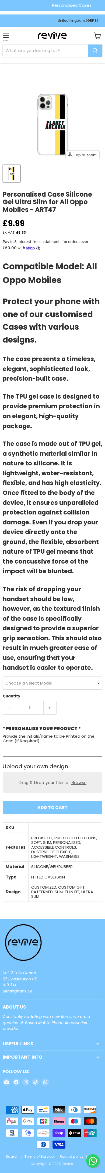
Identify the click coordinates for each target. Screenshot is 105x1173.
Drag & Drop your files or (52, 782)
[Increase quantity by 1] (50, 707)
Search (12, 1156)
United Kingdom (78, 20)
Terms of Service (39, 1156)
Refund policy (71, 1156)
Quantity (11, 696)
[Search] (95, 51)
